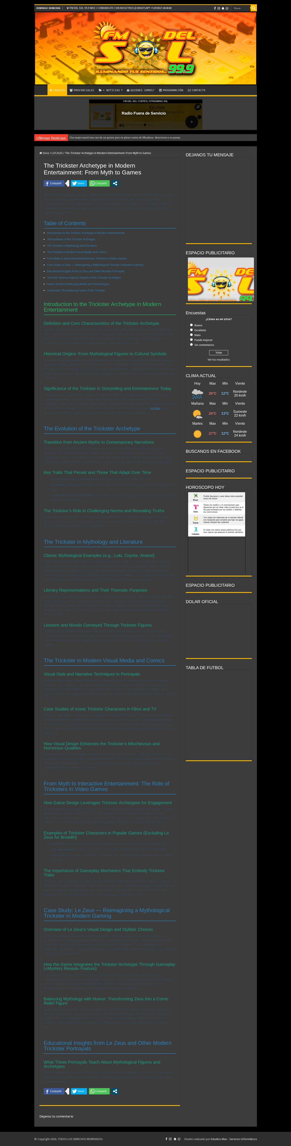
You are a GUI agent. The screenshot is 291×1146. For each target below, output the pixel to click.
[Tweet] (79, 183)
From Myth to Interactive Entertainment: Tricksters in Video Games (87, 258)
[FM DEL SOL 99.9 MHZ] (145, 48)
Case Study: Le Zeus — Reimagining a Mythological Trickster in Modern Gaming (95, 264)
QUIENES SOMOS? (142, 90)
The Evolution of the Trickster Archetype (71, 239)
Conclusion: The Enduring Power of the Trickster (76, 290)
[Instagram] (218, 8)
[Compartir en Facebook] (54, 183)
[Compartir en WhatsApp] (99, 183)
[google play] (223, 8)
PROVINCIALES (84, 90)
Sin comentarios (204, 345)
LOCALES (59, 90)
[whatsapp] (227, 8)
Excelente (200, 330)
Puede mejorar (203, 340)
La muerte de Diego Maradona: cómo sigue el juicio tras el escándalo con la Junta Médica (121, 137)
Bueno (198, 325)
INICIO (42, 89)
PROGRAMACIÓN (173, 90)
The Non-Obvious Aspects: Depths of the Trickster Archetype (84, 277)
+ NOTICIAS (111, 90)
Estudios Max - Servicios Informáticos (234, 1139)
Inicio (45, 153)
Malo (197, 335)
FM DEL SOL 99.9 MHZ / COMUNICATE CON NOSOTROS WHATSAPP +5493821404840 (120, 8)
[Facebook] (215, 8)
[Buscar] (254, 8)
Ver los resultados (219, 359)
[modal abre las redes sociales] (115, 183)
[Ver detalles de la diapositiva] (221, 291)
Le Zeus (155, 408)
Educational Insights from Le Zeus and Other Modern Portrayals (86, 271)
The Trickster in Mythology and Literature (72, 245)
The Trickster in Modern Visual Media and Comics (77, 252)
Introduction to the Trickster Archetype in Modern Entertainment (86, 232)
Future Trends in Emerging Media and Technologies (78, 284)
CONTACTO (198, 90)
